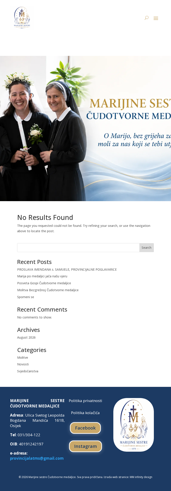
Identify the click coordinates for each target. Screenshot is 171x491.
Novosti (23, 364)
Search (146, 247)
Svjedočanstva (27, 371)
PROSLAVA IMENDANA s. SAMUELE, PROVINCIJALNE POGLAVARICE (67, 269)
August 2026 (26, 337)
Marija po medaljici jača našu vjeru (42, 276)
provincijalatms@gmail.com (37, 458)
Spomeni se (25, 297)
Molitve (22, 357)
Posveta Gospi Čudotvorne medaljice (44, 283)
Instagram (85, 446)
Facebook (85, 428)
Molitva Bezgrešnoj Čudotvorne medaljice (48, 290)
